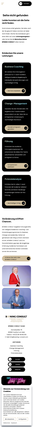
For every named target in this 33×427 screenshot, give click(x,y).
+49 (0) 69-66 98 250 (19, 335)
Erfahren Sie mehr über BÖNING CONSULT (12, 258)
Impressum (14, 423)
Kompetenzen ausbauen (12, 166)
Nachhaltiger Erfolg (14, 203)
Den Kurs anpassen (14, 91)
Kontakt (26, 4)
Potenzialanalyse (16, 353)
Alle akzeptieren (9, 419)
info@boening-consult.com (19, 337)
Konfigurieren (22, 419)
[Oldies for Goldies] (16, 380)
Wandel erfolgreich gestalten (14, 128)
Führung (16, 351)
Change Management (16, 348)
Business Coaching (16, 346)
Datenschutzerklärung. (10, 410)
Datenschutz (6, 423)
